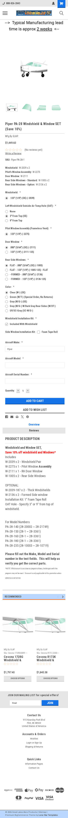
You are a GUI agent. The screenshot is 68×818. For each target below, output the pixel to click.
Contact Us (34, 768)
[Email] (11, 416)
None (13, 211)
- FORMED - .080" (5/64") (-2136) (26, 274)
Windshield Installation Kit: (21, 318)
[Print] (17, 416)
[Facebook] (6, 416)
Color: (9, 286)
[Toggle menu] (5, 13)
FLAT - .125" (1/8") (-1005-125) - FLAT (29, 270)
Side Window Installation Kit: (20, 332)
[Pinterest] (27, 416)
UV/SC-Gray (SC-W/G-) (21, 310)
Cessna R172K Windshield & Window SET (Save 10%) (49, 658)
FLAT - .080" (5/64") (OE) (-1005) (26, 265)
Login (29, 743)
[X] (22, 416)
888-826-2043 (13, 3)
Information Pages (34, 764)
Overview (34, 424)
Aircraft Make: (14, 342)
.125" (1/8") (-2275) (19, 234)
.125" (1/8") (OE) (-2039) (22, 198)
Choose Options (18, 678)
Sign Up (38, 743)
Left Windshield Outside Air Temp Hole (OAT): (30, 205)
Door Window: (13, 241)
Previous (5, 68)
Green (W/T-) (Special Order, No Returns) (31, 297)
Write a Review (13, 153)
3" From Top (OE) (18, 216)
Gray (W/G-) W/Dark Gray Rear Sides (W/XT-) (33, 306)
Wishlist (34, 739)
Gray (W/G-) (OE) (18, 301)
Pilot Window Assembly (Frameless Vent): (28, 228)
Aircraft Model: (14, 358)
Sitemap (42, 812)
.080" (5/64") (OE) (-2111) (23, 247)
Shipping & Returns (34, 747)
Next (62, 68)
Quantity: (10, 390)
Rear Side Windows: (17, 259)
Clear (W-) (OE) (17, 292)
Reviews (34, 430)
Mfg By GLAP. (9, 649)
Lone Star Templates (48, 815)
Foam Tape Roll (50, 332)
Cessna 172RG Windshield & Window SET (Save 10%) (16, 658)
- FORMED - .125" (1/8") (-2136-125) (28, 279)
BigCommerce (21, 815)
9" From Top (16, 220)
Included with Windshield (23, 324)
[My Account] (53, 3)
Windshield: (13, 192)
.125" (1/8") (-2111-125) (22, 252)
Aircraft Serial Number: (18, 374)
